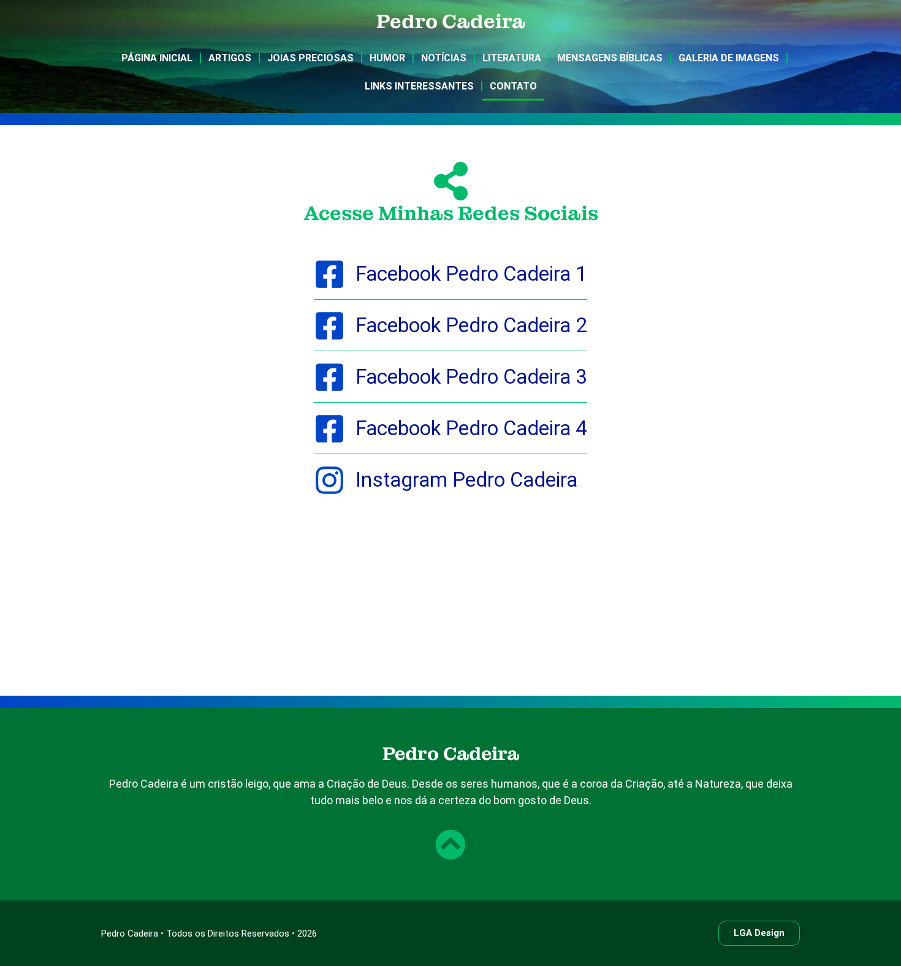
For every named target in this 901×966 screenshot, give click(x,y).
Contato (513, 86)
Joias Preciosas (310, 58)
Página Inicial (156, 58)
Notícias (443, 58)
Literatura (511, 58)
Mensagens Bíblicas (610, 58)
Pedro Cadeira (450, 21)
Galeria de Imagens (729, 58)
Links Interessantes (419, 86)
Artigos (229, 58)
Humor (387, 58)
